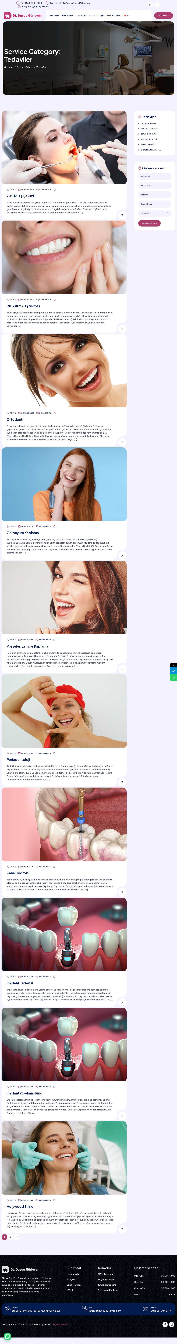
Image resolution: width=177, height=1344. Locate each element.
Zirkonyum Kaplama (23, 533)
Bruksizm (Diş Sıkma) (23, 306)
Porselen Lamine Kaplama (27, 646)
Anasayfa (54, 15)
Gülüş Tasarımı (148, 123)
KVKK (70, 1290)
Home (10, 67)
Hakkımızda (67, 15)
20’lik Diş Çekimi (20, 196)
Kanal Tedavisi (18, 873)
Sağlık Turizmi (114, 15)
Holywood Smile (20, 1206)
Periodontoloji (18, 759)
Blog (91, 15)
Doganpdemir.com (61, 1324)
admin (13, 190)
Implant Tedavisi (20, 983)
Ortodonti (15, 419)
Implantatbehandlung (24, 1093)
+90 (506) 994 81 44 (160, 1311)
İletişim (100, 15)
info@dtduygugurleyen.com (35, 6)
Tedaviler (80, 15)
